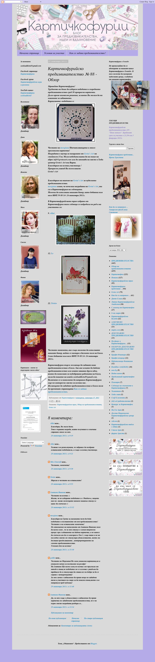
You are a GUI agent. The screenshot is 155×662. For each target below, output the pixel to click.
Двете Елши (116, 298)
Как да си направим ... (120, 295)
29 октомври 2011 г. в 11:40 (62, 586)
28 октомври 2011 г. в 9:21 (62, 453)
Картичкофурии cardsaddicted (28, 94)
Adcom (114, 421)
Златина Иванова (58, 492)
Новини (114, 277)
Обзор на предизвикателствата (89, 404)
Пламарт (115, 382)
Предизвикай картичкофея (122, 376)
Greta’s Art (78, 180)
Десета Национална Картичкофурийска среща (122, 414)
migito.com (115, 330)
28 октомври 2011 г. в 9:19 (62, 435)
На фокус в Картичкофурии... (119, 342)
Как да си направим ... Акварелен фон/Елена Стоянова (118, 210)
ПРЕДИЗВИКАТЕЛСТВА (122, 260)
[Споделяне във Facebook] (57, 401)
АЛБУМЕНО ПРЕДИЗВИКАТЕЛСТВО (122, 323)
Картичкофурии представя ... (118, 287)
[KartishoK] (34, 399)
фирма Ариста (117, 433)
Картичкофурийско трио (66, 404)
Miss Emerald (55, 462)
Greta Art (52, 407)
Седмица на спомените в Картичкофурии (122, 386)
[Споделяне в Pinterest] (59, 401)
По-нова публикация (57, 618)
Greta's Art (89, 153)
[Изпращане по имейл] (50, 401)
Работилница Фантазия (122, 361)
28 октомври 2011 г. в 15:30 (62, 549)
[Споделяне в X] (54, 401)
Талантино (116, 391)
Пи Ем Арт (116, 410)
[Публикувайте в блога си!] (52, 401)
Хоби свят (115, 394)
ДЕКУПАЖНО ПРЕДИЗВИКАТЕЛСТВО (122, 334)
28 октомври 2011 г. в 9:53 (62, 484)
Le (52, 253)
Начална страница (29, 53)
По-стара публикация (93, 618)
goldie (52, 557)
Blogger (93, 643)
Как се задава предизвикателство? (87, 53)
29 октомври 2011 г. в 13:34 (62, 607)
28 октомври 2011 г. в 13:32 (62, 507)
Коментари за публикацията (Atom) (76, 625)
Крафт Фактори (118, 354)
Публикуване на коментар (62, 612)
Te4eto (54, 303)
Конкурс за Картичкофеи (122, 404)
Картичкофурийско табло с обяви (122, 425)
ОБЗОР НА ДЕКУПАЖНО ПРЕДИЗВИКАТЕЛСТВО (122, 347)
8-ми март (116, 313)
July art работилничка (120, 401)
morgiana (64, 147)
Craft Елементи (118, 397)
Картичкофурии (28, 74)
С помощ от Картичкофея (122, 307)
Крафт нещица (118, 358)
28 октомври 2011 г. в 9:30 (62, 468)
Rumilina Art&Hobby (119, 367)
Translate (38, 445)
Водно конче (116, 373)
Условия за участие (54, 53)
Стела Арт (116, 430)
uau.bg (114, 370)
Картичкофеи (117, 274)
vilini (52, 213)
